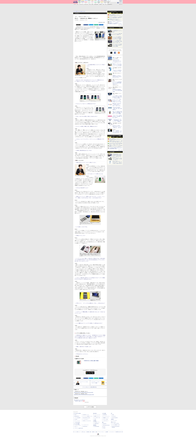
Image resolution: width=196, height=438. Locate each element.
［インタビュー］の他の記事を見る (90, 387)
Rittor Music (95, 413)
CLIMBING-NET (96, 423)
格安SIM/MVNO (110, 4)
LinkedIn (102, 378)
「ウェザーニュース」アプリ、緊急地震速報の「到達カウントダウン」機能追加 (117, 120)
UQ (89, 4)
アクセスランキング (113, 11)
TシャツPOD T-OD (97, 417)
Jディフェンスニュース (106, 416)
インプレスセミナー (85, 419)
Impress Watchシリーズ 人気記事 (115, 135)
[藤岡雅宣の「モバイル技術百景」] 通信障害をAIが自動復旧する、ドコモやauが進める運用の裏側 (115, 24)
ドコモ (75, 4)
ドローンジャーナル (77, 420)
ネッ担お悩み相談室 (77, 422)
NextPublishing (85, 426)
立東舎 (95, 419)
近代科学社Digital (96, 426)
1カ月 (121, 137)
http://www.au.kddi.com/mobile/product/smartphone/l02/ (84, 394)
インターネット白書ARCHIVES (78, 428)
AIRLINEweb (105, 414)
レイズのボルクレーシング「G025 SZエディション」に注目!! (117, 31)
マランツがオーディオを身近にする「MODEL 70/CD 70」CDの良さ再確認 (117, 45)
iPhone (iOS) (96, 4)
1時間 (109, 137)
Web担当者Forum (76, 416)
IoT (105, 4)
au (77, 4)
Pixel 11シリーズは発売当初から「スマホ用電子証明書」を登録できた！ (117, 83)
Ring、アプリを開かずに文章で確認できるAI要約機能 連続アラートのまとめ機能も (117, 112)
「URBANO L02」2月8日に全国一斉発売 (91, 360)
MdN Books (104, 423)
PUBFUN (112, 419)
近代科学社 (94, 425)
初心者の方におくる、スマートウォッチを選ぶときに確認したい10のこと (117, 158)
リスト (82, 378)
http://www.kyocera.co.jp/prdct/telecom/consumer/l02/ (83, 392)
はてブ (91, 378)
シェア (86, 378)
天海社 (113, 414)
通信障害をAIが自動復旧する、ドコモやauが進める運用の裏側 (117, 90)
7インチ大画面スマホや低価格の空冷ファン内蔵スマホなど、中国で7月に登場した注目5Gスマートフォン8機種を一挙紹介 (117, 98)
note (96, 378)
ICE (111, 413)
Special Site (112, 27)
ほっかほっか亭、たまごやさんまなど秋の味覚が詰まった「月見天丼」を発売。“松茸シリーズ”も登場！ (115, 144)
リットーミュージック (97, 414)
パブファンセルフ (114, 420)
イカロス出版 (104, 413)
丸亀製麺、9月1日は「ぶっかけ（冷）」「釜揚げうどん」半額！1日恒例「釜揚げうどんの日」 (115, 142)
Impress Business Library (86, 417)
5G (103, 4)
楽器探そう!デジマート (97, 416)
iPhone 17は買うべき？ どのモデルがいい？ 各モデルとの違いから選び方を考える (117, 162)
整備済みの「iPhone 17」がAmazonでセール (115, 21)
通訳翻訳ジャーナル (106, 417)
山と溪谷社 (94, 420)
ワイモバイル (86, 4)
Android (100, 4)
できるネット (76, 426)
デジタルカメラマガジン (77, 425)
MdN (102, 422)
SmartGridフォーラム (86, 414)
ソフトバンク (81, 4)
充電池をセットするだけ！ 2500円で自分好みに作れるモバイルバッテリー (117, 76)
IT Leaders (75, 419)
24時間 (113, 137)
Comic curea (114, 416)
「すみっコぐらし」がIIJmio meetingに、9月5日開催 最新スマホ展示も (117, 116)
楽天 (92, 4)
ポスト (79, 378)
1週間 (117, 137)
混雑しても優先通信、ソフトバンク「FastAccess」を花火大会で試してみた (117, 131)
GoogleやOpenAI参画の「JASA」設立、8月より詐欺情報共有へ (117, 108)
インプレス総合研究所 (77, 417)
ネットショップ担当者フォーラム (87, 416)
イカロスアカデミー (106, 420)
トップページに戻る (90, 406)
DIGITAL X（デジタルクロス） (87, 420)
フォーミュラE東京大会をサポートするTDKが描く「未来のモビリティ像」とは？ (117, 41)
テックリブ (103, 426)
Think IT (75, 414)
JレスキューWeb (105, 419)
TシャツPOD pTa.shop (115, 423)
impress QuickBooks (115, 417)
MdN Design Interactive (106, 425)
